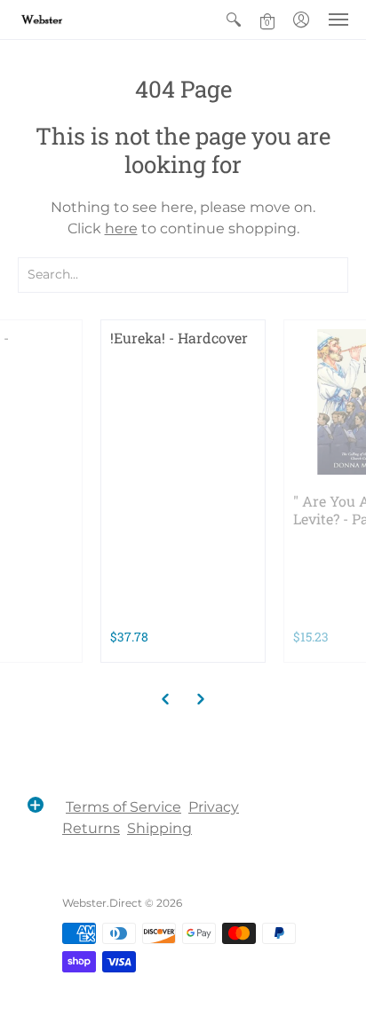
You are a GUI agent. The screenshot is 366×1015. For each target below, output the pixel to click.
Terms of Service (123, 807)
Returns (91, 828)
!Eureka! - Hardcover (179, 337)
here (121, 228)
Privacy (213, 807)
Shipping (159, 828)
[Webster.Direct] (66, 19)
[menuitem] (234, 19)
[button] (234, 19)
